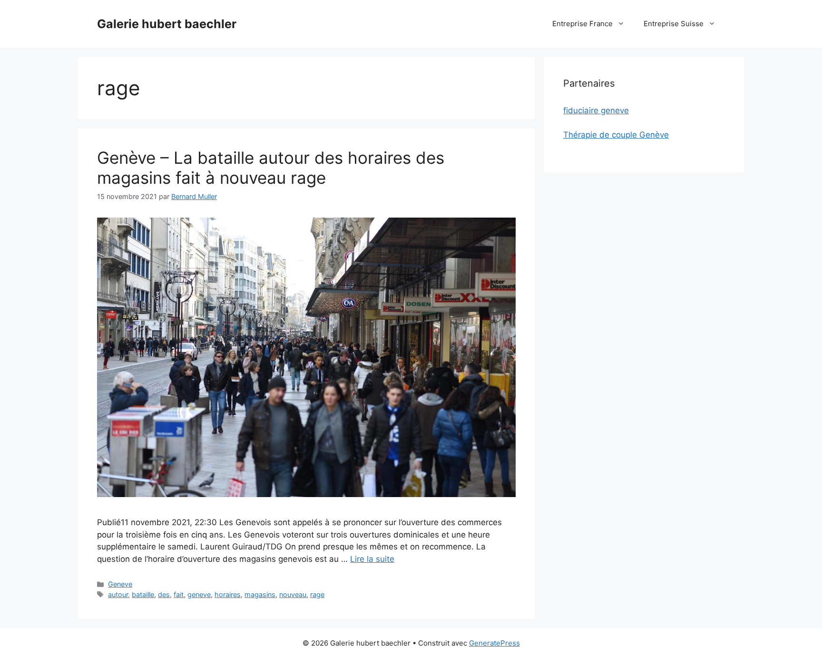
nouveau (292, 594)
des (164, 594)
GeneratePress (494, 643)
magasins (260, 594)
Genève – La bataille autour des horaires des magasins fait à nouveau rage (270, 168)
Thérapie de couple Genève (616, 135)
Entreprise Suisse (674, 23)
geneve (199, 594)
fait (179, 594)
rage (317, 594)
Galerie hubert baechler (166, 24)
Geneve (120, 584)
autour (118, 594)
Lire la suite (372, 559)
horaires (228, 594)
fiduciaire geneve (596, 110)
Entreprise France (582, 23)
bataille (143, 594)
